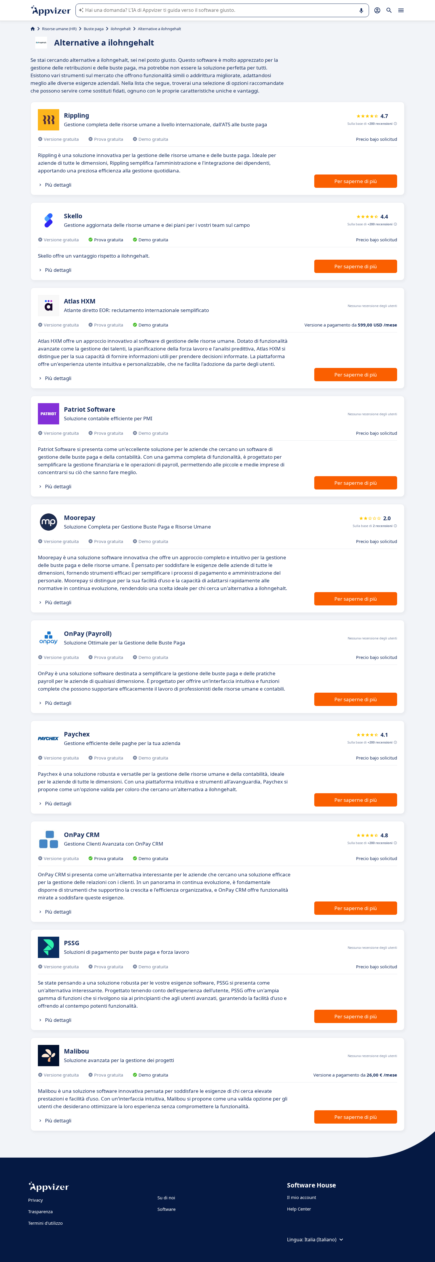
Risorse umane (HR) (59, 28)
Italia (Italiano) (320, 1239)
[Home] (32, 29)
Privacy (35, 1200)
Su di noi (166, 1197)
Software (166, 1209)
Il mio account (301, 1197)
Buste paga (94, 28)
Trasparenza (40, 1211)
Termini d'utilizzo (45, 1223)
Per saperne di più (355, 181)
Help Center (299, 1209)
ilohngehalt (121, 28)
